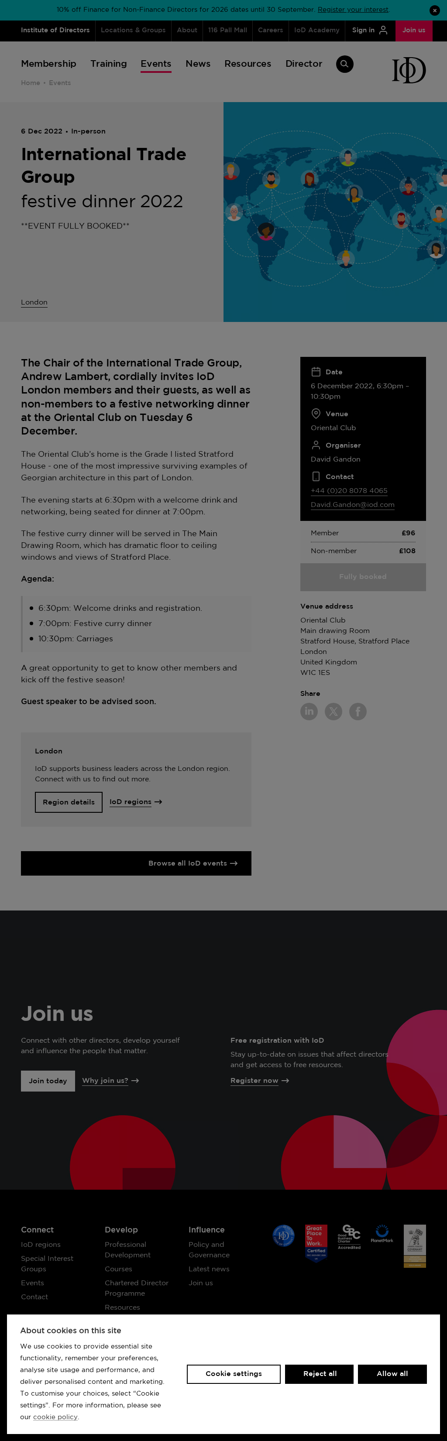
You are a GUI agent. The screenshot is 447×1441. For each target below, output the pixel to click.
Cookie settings (234, 1374)
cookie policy (55, 1417)
